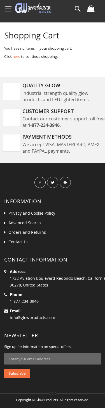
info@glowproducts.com (32, 317)
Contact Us (18, 241)
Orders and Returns (27, 232)
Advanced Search (24, 222)
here (16, 56)
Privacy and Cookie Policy (31, 213)
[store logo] (33, 8)
